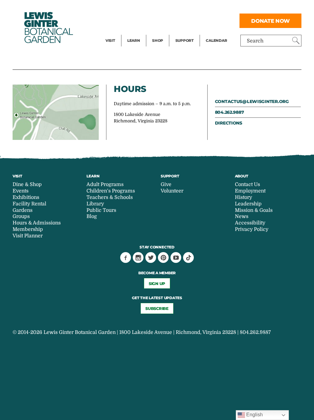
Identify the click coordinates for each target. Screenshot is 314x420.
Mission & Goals (254, 210)
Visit (110, 40)
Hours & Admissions (37, 223)
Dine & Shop (27, 184)
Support (184, 40)
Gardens (23, 210)
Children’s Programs (110, 191)
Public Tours (142, 8)
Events (113, 20)
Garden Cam (142, 20)
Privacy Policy (251, 229)
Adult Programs (105, 184)
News (241, 216)
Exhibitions (118, 32)
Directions (228, 123)
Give (180, 20)
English (254, 414)
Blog (132, 32)
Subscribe (157, 308)
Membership (28, 229)
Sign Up (157, 283)
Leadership (248, 204)
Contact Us (247, 184)
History (243, 197)
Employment (250, 191)
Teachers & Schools (109, 197)
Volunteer (186, 32)
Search (255, 41)
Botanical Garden (48, 27)
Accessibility (250, 223)
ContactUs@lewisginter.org (252, 101)
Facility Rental (122, 8)
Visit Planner (28, 236)
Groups (21, 216)
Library (95, 204)
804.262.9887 (229, 112)
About (241, 176)
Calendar (216, 40)
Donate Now (270, 21)
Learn (133, 40)
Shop (157, 40)
